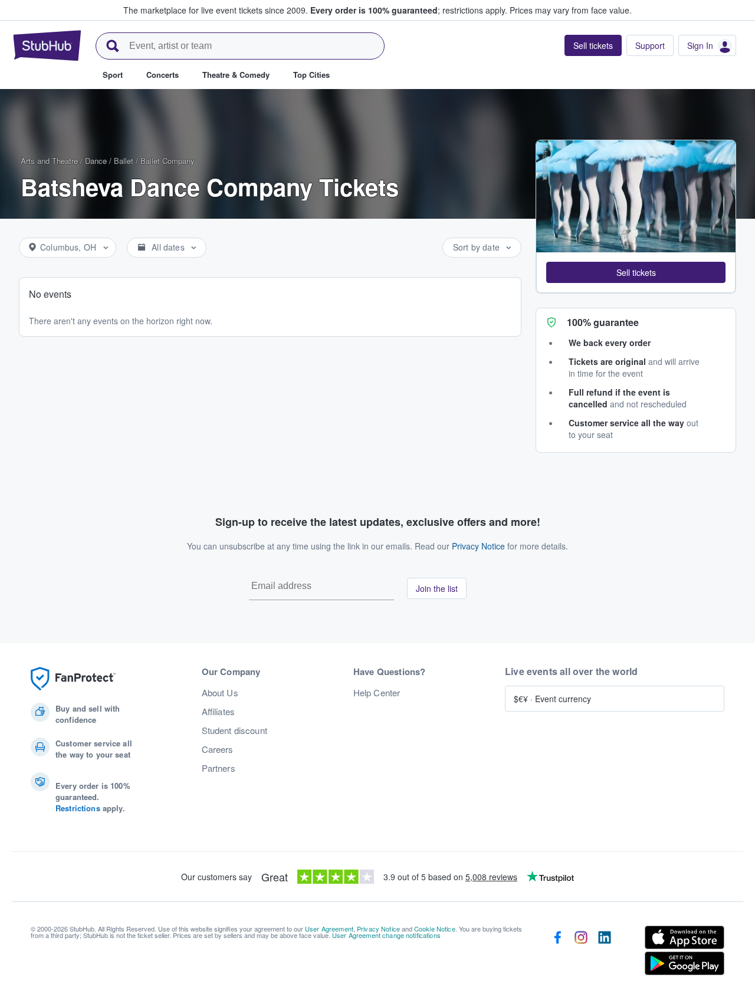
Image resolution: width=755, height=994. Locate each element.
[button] (636, 272)
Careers (218, 749)
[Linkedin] (605, 952)
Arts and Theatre (49, 160)
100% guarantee (603, 322)
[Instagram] (581, 952)
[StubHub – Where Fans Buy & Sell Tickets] (47, 45)
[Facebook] (557, 952)
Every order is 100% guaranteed (408, 10)
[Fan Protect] (73, 679)
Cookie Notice (434, 928)
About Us (220, 692)
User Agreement (329, 928)
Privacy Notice (478, 546)
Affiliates (218, 711)
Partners (218, 768)
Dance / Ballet (109, 160)
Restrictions (77, 808)
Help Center (377, 692)
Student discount (234, 730)
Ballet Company (167, 160)
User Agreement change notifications (386, 935)
